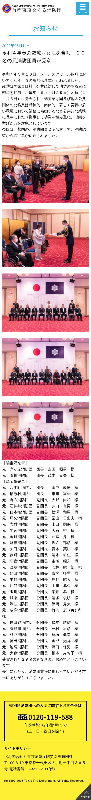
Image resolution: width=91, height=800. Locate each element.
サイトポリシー (17, 748)
